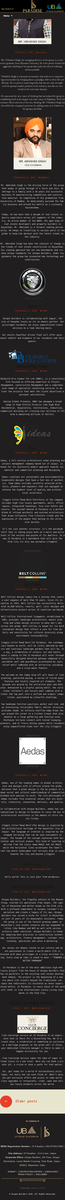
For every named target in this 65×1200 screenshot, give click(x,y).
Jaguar (32, 306)
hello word (32, 864)
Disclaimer (41, 1174)
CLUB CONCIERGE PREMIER (32, 1003)
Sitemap (12, 1172)
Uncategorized (43, 869)
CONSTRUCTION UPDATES (30, 1172)
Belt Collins (32, 584)
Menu (7, 15)
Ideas (32, 448)
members (42, 52)
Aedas (32, 770)
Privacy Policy (25, 1174)
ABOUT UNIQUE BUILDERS (32, 887)
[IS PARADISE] (32, 6)
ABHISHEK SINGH (32, 173)
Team (44, 310)
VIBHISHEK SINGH (32, 47)
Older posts (21, 1101)
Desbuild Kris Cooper (32, 366)
